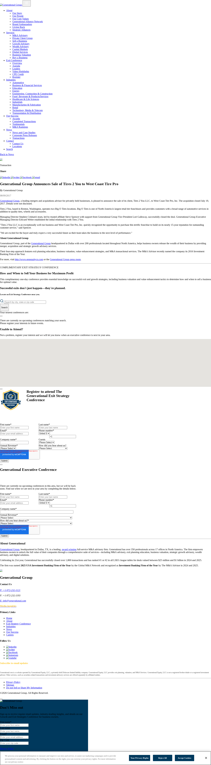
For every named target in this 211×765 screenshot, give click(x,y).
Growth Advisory (21, 43)
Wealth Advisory (20, 46)
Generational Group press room (65, 259)
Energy (15, 91)
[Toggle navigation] (27, 3)
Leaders (16, 68)
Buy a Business (19, 57)
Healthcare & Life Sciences (25, 99)
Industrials (17, 102)
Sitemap (10, 685)
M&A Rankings (20, 127)
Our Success (12, 116)
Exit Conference (14, 60)
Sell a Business (19, 41)
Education (17, 88)
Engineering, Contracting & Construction (32, 93)
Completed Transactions (24, 121)
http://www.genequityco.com (29, 259)
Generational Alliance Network (27, 21)
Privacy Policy (13, 682)
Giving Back (18, 27)
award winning (69, 549)
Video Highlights (20, 71)
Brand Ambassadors (22, 24)
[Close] (1, 464)
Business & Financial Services (27, 85)
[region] (105, 758)
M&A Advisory (20, 35)
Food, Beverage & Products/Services (30, 96)
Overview (17, 63)
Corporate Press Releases (24, 135)
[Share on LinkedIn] (5, 177)
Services (10, 32)
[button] (104, 348)
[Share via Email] (36, 177)
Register (16, 77)
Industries (11, 79)
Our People (17, 16)
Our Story (17, 13)
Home (9, 618)
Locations (17, 146)
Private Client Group (22, 38)
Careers (10, 634)
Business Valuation (21, 54)
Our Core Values (20, 18)
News (9, 129)
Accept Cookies (184, 758)
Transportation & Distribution (26, 113)
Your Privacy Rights (140, 758)
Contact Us (17, 143)
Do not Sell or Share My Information (24, 687)
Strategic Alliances (21, 30)
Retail (15, 107)
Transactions (18, 138)
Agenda (16, 66)
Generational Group (9, 200)
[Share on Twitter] (15, 177)
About (9, 10)
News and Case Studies (23, 132)
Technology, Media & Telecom (27, 110)
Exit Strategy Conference (18, 623)
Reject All (162, 758)
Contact (10, 141)
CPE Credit (18, 74)
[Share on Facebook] (26, 177)
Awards (16, 118)
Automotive (18, 82)
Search (9, 149)
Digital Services (20, 52)
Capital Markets (20, 49)
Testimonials (18, 124)
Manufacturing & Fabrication (26, 104)
